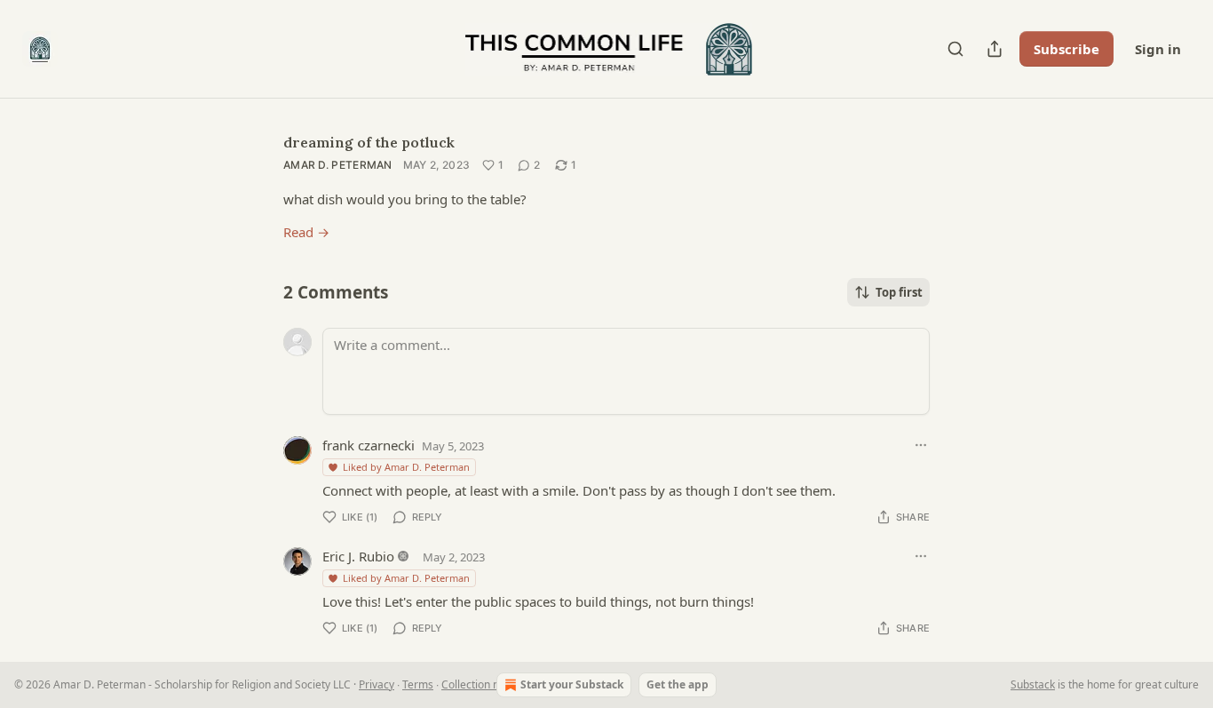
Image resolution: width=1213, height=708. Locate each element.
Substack (1033, 684)
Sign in (1158, 49)
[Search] (955, 49)
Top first (899, 292)
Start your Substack (571, 684)
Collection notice (482, 684)
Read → (306, 232)
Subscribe (1066, 49)
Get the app (677, 684)
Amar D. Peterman (337, 164)
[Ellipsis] (921, 445)
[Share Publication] (994, 49)
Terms (417, 684)
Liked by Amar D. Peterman (406, 466)
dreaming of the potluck (369, 142)
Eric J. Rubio (358, 556)
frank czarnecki (368, 445)
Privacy (376, 684)
